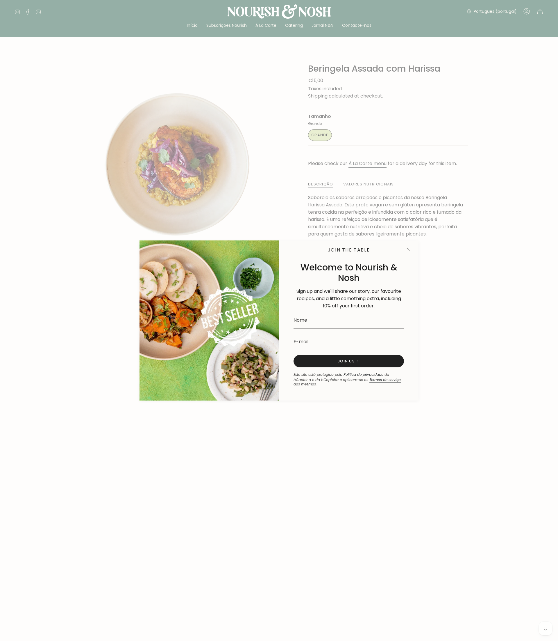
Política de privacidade (363, 374)
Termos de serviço (385, 379)
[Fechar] (408, 249)
